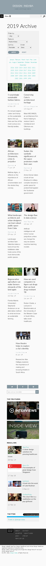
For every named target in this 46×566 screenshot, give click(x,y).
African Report (30, 106)
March (23, 60)
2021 (33, 68)
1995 (29, 78)
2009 (33, 73)
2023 (25, 68)
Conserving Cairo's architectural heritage (29, 98)
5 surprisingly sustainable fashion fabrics (14, 97)
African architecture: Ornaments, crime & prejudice (13, 156)
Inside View (12, 104)
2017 (25, 70)
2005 (25, 76)
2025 (16, 68)
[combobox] (36, 16)
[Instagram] (19, 542)
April (27, 60)
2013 (16, 73)
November (34, 62)
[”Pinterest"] (33, 387)
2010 (29, 73)
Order (22, 44)
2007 (16, 76)
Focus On (26, 465)
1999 (25, 78)
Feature (11, 39)
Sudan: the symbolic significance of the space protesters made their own (31, 157)
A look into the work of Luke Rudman (30, 484)
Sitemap (25, 536)
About (17, 531)
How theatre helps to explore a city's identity (23, 346)
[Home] (23, 6)
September (20, 62)
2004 (29, 76)
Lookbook (26, 481)
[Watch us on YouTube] (23, 542)
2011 (25, 73)
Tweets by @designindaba (16, 519)
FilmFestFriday (27, 494)
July (10, 62)
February (18, 60)
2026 (12, 68)
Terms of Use (19, 538)
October (27, 62)
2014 (12, 73)
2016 (29, 70)
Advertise (18, 533)
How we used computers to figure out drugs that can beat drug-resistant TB (30, 285)
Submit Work (28, 533)
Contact (25, 531)
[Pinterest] (16, 542)
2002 (16, 78)
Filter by (11, 33)
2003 (33, 76)
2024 (21, 68)
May (31, 60)
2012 (21, 73)
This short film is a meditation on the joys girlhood (29, 499)
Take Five (26, 447)
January (12, 60)
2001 (21, 78)
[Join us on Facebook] (23, 387)
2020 (12, 70)
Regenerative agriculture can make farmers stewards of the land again (14, 284)
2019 (16, 70)
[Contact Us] (37, 542)
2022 (29, 68)
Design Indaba (13, 553)
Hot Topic (28, 221)
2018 (21, 70)
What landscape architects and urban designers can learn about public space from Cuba (15, 221)
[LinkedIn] (30, 542)
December (23, 65)
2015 (33, 70)
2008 (12, 76)
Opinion (11, 165)
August (14, 62)
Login (17, 536)
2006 (21, 76)
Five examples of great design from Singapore (29, 469)
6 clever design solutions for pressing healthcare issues (22, 453)
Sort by (10, 44)
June (34, 60)
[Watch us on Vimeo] (26, 542)
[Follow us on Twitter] (12, 387)
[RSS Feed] (33, 542)
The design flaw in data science (30, 216)
